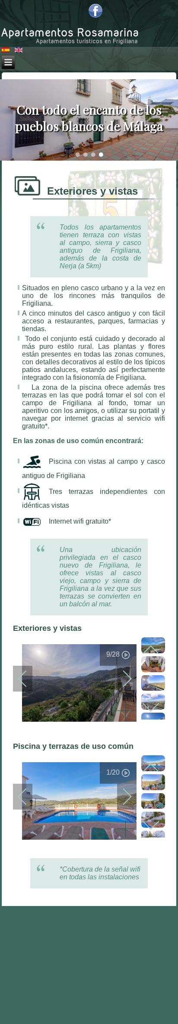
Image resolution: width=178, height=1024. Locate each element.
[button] (77, 154)
